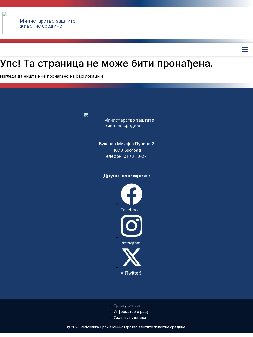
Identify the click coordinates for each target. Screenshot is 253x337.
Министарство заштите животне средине (47, 23)
